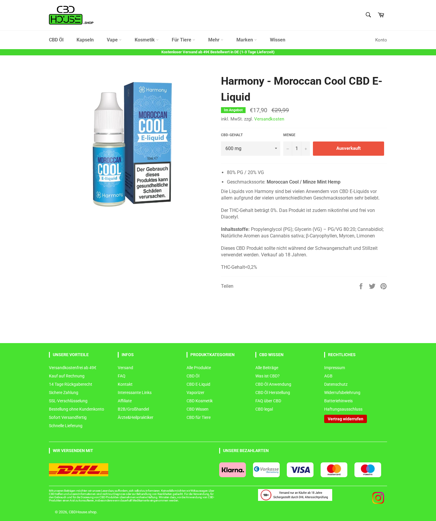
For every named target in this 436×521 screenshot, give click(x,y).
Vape (113, 40)
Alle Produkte (199, 367)
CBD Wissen (198, 409)
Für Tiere (182, 40)
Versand (125, 367)
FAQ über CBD (268, 400)
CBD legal (264, 409)
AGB (328, 376)
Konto (381, 40)
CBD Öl (56, 40)
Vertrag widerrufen (345, 419)
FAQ (121, 376)
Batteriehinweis (338, 400)
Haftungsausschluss (343, 409)
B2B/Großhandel (133, 409)
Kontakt (125, 384)
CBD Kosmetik (200, 400)
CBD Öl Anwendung (273, 384)
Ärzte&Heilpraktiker (135, 417)
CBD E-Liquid (198, 384)
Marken (245, 40)
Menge (289, 135)
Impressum (334, 367)
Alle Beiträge (266, 367)
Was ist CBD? (267, 376)
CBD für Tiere (199, 417)
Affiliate (125, 400)
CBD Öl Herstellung (272, 392)
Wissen (277, 40)
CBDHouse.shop (82, 512)
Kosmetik (145, 40)
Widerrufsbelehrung (342, 392)
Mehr (214, 40)
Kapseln (85, 40)
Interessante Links (135, 392)
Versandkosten (269, 119)
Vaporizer (195, 392)
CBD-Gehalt (232, 135)
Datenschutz (336, 384)
